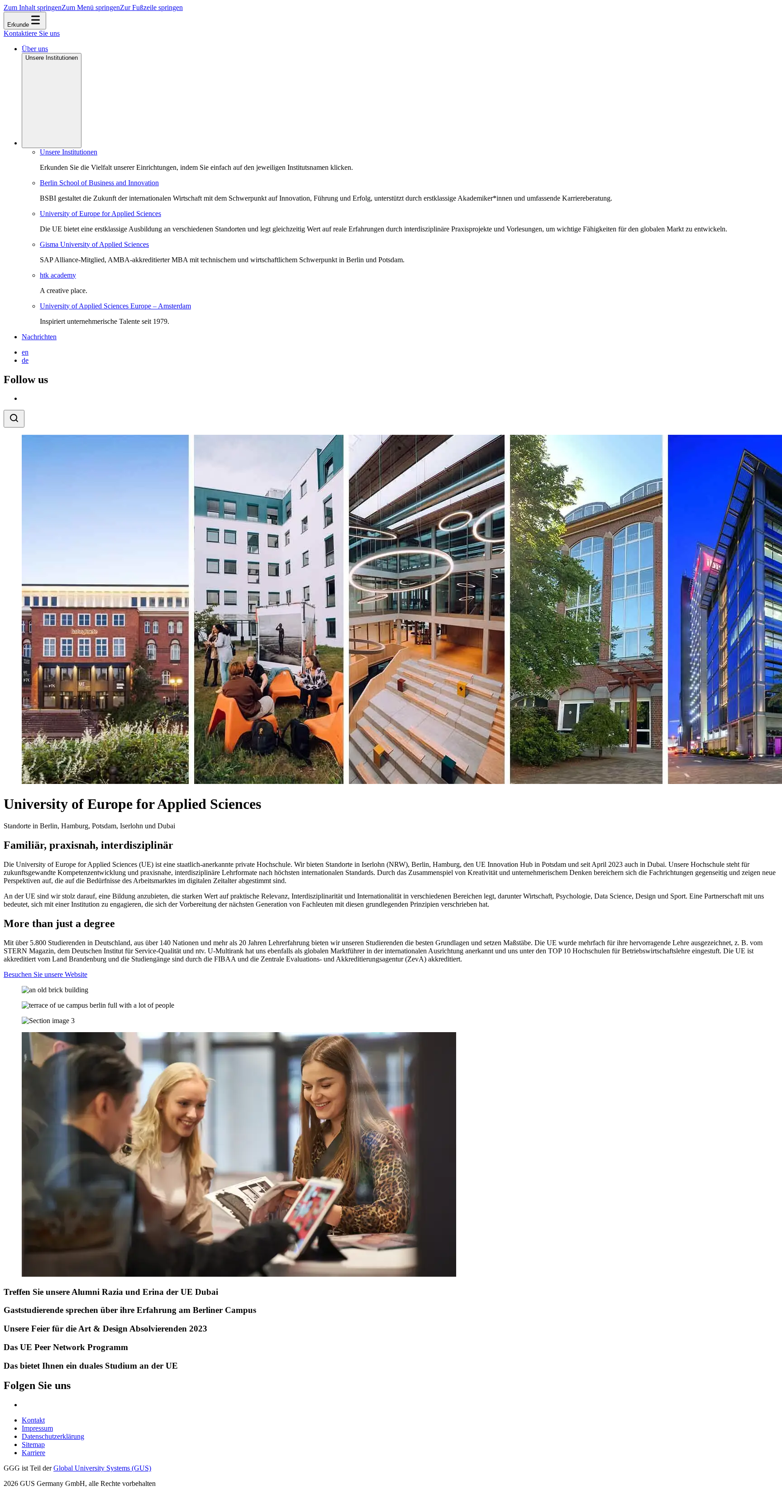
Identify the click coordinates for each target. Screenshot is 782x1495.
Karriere (33, 1453)
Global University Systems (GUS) (102, 1468)
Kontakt (33, 1420)
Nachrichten (39, 337)
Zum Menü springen (91, 7)
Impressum (37, 1428)
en (25, 352)
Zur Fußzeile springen (151, 7)
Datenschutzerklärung (53, 1436)
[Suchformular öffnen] (14, 419)
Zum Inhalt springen (33, 7)
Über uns (35, 49)
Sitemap (33, 1444)
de (25, 360)
